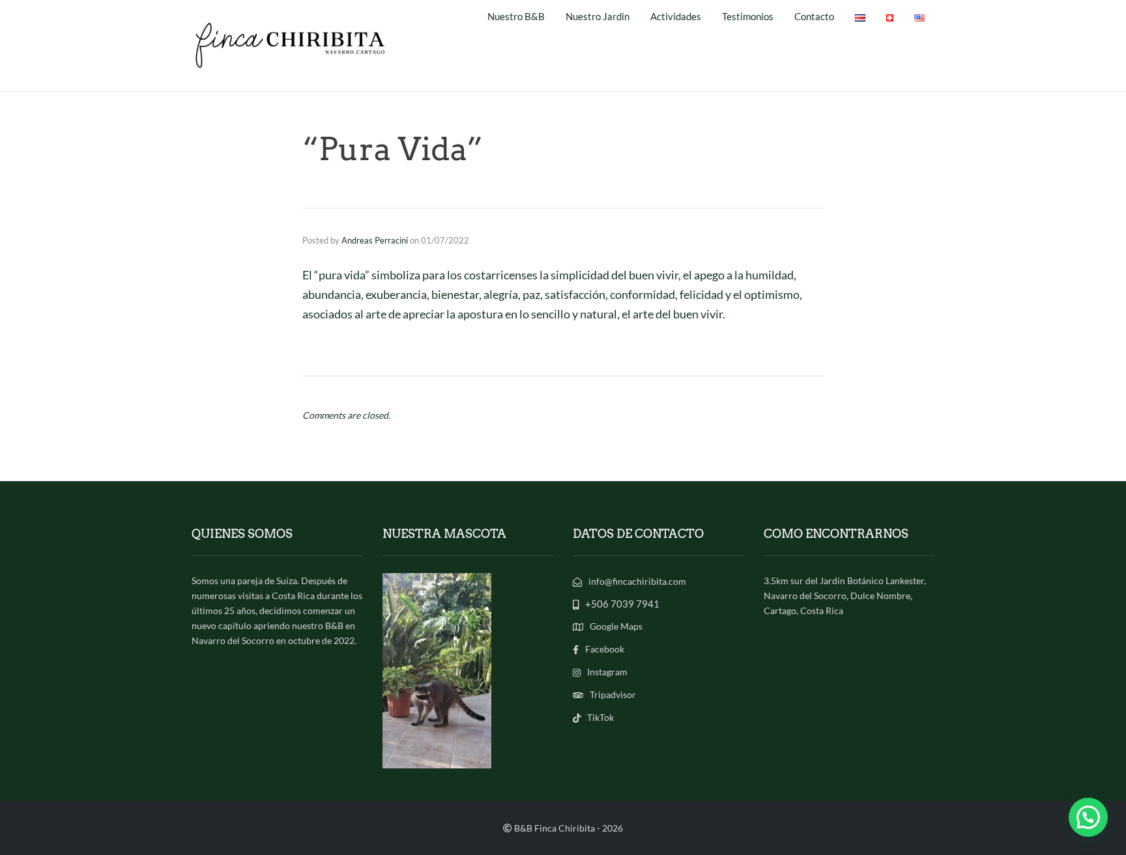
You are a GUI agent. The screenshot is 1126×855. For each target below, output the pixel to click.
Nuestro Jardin (597, 16)
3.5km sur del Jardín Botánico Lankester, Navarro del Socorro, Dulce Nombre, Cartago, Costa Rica (845, 595)
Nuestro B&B (516, 16)
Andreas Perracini (374, 240)
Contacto (814, 16)
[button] (1088, 817)
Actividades (675, 16)
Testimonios (747, 16)
